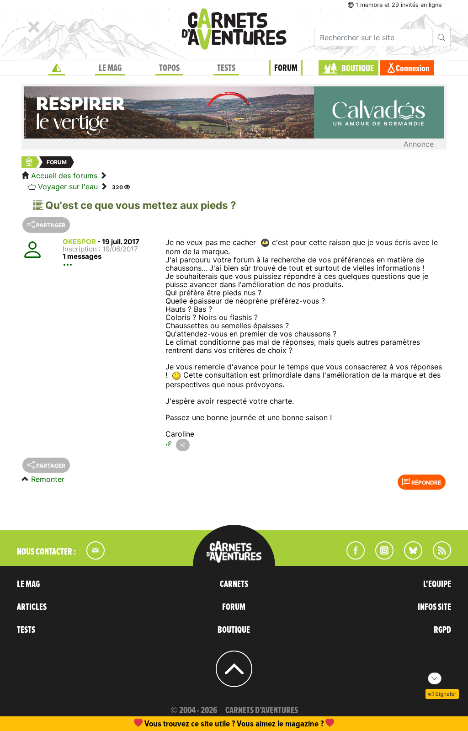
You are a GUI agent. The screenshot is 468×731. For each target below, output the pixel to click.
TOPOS (169, 68)
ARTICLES (32, 607)
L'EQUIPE (437, 584)
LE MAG (110, 68)
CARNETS (234, 584)
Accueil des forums (64, 175)
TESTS (226, 68)
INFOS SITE (434, 607)
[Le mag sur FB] (351, 556)
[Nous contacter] (91, 556)
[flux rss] (437, 556)
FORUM (286, 68)
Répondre (425, 482)
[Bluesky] (408, 556)
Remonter (47, 479)
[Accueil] (56, 68)
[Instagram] (380, 556)
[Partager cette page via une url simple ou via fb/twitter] (183, 445)
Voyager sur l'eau (68, 186)
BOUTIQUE (357, 68)
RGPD (442, 630)
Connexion (413, 68)
